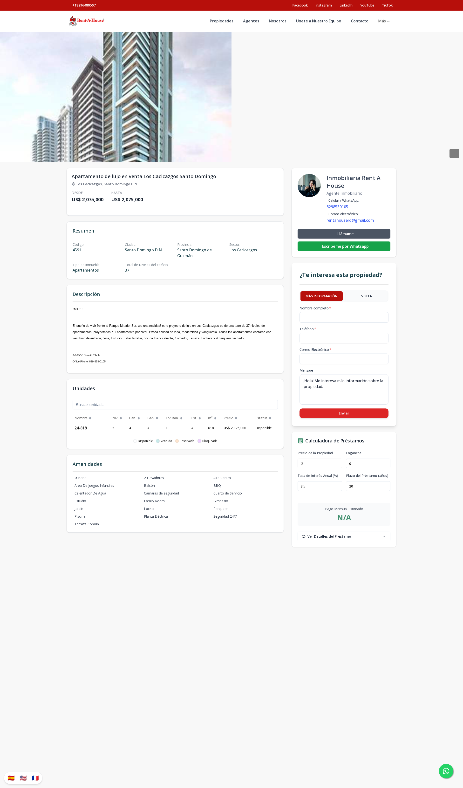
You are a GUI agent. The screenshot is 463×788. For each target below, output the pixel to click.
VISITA (366, 296)
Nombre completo (315, 308)
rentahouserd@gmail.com (350, 220)
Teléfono (308, 329)
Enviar (344, 413)
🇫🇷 (35, 778)
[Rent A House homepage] (87, 21)
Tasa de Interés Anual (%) (318, 475)
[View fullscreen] (454, 153)
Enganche (353, 453)
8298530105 (337, 206)
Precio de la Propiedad (315, 453)
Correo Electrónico (315, 349)
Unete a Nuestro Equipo (318, 21)
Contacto (359, 21)
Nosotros (277, 21)
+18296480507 (84, 5)
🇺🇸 (23, 778)
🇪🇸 (11, 778)
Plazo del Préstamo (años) (367, 475)
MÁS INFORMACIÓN (322, 296)
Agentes (251, 21)
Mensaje (306, 370)
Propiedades (221, 21)
